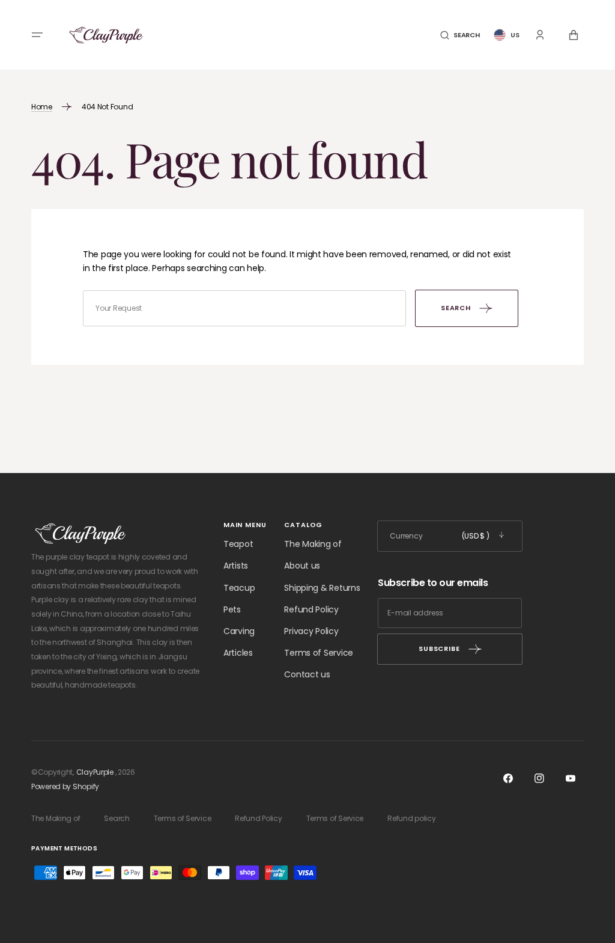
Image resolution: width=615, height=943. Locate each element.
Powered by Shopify (65, 786)
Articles (238, 653)
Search (116, 818)
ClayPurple (95, 772)
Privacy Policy (311, 631)
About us (302, 566)
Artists (235, 566)
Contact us (307, 674)
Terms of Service (318, 653)
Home (41, 107)
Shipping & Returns (322, 588)
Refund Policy (311, 609)
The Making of (312, 544)
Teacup (239, 588)
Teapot (238, 544)
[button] (37, 35)
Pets (232, 609)
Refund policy (411, 818)
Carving (239, 631)
